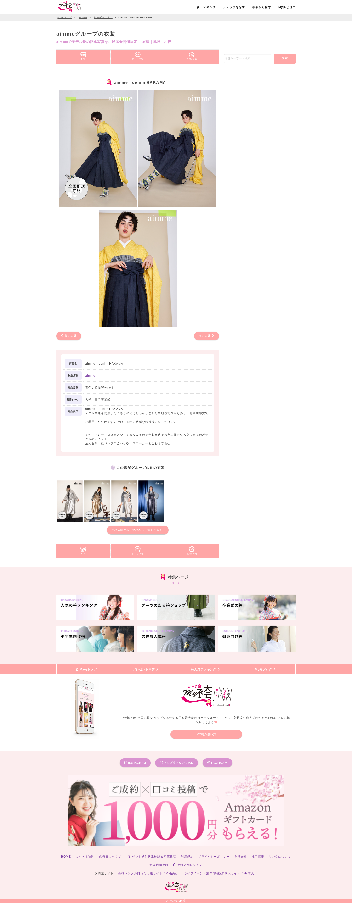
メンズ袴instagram (178, 762)
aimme (90, 375)
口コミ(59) (137, 59)
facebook (219, 762)
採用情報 (258, 856)
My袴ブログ (264, 669)
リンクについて (280, 856)
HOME (66, 856)
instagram (136, 762)
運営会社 (240, 856)
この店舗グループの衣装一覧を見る (135, 530)
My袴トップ (88, 669)
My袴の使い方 (206, 734)
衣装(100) (192, 59)
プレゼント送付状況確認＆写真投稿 (151, 856)
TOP (83, 59)
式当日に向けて (110, 856)
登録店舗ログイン (189, 865)
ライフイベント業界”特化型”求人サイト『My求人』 (220, 873)
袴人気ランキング (204, 669)
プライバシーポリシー (214, 856)
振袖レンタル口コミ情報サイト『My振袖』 (149, 873)
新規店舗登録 (158, 865)
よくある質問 (84, 856)
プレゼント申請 (144, 669)
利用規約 (187, 856)
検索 (285, 58)
